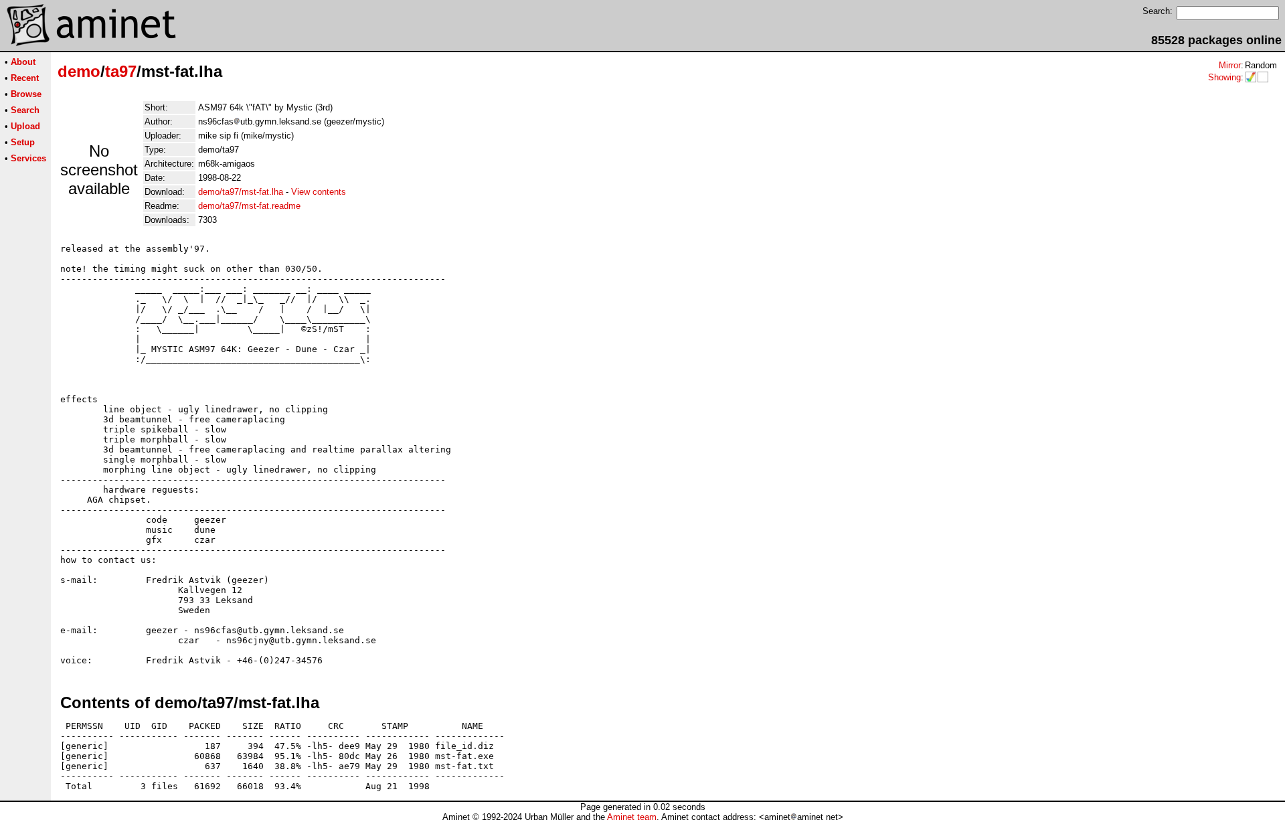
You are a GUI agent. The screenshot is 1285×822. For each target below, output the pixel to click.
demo (79, 71)
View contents (318, 192)
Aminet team (632, 817)
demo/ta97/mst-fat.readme (249, 206)
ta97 (121, 71)
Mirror (1230, 65)
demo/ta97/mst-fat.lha (240, 192)
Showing (1224, 77)
